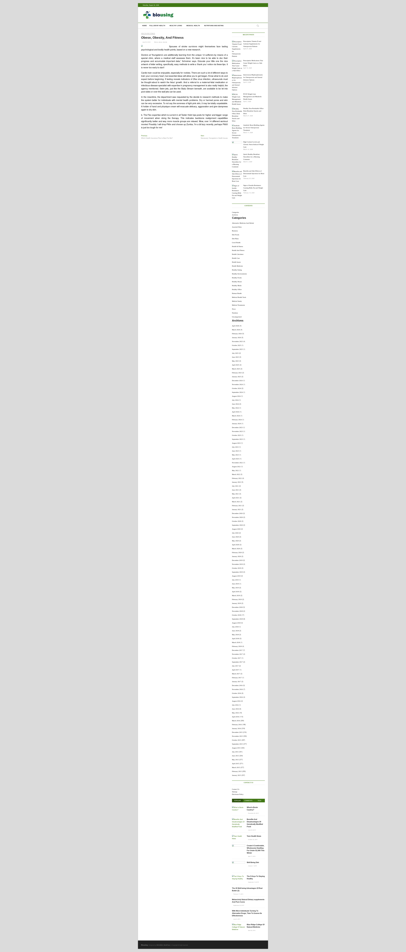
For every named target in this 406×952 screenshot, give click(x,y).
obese (160, 42)
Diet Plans (235, 238)
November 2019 (237, 564)
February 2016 (237, 724)
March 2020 (236, 548)
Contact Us (235, 789)
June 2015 (235, 756)
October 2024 (236, 388)
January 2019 (236, 603)
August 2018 (236, 623)
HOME (144, 25)
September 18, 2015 (253, 882)
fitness (156, 42)
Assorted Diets (237, 227)
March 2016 (236, 721)
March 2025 (236, 369)
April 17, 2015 (251, 856)
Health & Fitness (237, 246)
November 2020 (237, 517)
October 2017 (236, 658)
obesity (165, 42)
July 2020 (235, 533)
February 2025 (237, 373)
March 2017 (236, 674)
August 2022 (236, 466)
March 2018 (236, 642)
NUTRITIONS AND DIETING (214, 25)
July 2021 (235, 486)
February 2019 (237, 599)
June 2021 (235, 490)
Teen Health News (254, 836)
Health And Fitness (148, 33)
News (234, 309)
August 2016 (236, 701)
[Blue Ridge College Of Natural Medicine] (238, 924)
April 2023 (235, 459)
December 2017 (237, 650)
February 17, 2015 (238, 894)
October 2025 (236, 345)
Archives (235, 215)
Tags (259, 800)
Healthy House (237, 281)
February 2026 (237, 333)
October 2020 (236, 521)
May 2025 (235, 361)
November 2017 (237, 654)
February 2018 (237, 646)
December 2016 (237, 685)
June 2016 (235, 709)
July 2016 (235, 705)
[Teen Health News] (238, 836)
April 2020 (235, 545)
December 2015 (237, 732)
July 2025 (235, 353)
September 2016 (237, 697)
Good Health (236, 242)
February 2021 (237, 505)
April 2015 (235, 763)
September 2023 (237, 439)
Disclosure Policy (237, 794)
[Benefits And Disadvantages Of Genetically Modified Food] (238, 819)
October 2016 (236, 693)
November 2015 (237, 736)
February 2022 (237, 478)
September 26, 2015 (238, 905)
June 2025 (235, 357)
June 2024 (235, 404)
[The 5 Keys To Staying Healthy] (238, 876)
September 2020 (237, 525)
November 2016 (237, 689)
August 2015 (236, 748)
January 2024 (236, 423)
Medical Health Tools (239, 297)
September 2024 (237, 392)
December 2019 (237, 560)
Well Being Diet (253, 862)
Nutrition (235, 313)
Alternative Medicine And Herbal (243, 223)
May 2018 (235, 634)
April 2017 (235, 670)
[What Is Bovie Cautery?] (238, 807)
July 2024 (235, 400)
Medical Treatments (238, 305)
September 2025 (237, 349)
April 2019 (235, 591)
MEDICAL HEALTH (193, 25)
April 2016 (235, 717)
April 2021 (235, 498)
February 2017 (237, 677)
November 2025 (237, 341)
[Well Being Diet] (238, 862)
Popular (237, 800)
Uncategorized (237, 317)
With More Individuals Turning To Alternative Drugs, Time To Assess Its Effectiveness (247, 913)
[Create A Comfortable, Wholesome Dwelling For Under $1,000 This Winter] (238, 845)
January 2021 (236, 509)
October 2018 (236, 615)
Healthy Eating (237, 270)
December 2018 (237, 607)
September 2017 (237, 662)
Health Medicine (237, 266)
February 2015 (237, 771)
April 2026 (235, 326)
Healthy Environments (239, 274)
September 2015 (237, 744)
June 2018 (235, 631)
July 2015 (235, 752)
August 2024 (236, 396)
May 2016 (235, 713)
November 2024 (237, 384)
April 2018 (235, 638)
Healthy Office (237, 289)
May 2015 (235, 760)
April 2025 (235, 365)
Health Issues (236, 262)
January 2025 (236, 377)
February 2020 (237, 552)
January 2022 (236, 482)
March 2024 (236, 416)
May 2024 (235, 408)
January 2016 (236, 728)
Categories (235, 212)
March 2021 (236, 502)
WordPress (167, 945)
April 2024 (235, 412)
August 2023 (236, 443)
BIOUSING (160, 945)
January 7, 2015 (252, 866)
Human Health (237, 293)
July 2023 (235, 447)
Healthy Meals (236, 285)
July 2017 (235, 666)
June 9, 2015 (236, 919)
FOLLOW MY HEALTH (157, 25)
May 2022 (235, 470)
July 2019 (235, 580)
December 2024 (237, 380)
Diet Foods (235, 235)
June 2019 (235, 584)
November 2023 (237, 431)
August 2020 (236, 529)
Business (235, 231)
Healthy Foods (237, 278)
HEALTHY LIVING (175, 25)
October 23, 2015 (252, 839)
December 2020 (237, 513)
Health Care (236, 258)
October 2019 (236, 568)
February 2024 (237, 420)
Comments (248, 800)
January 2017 (236, 681)
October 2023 (236, 435)
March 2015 (236, 767)
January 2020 (236, 556)
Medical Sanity (237, 301)
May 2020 (235, 541)
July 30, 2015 (146, 42)
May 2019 (235, 588)
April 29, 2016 (251, 930)
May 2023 (235, 455)
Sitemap (234, 792)
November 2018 (237, 611)
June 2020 (235, 537)
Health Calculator (237, 254)
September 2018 (237, 619)
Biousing (144, 945)
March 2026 (236, 330)
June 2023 (235, 451)
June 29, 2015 (252, 830)
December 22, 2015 (253, 813)
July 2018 (235, 627)
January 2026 (236, 337)
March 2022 (236, 474)
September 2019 (237, 572)
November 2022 (237, 463)
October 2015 (236, 740)
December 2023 (237, 427)
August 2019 (236, 576)
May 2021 (235, 494)
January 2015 (236, 775)
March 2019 (236, 595)
